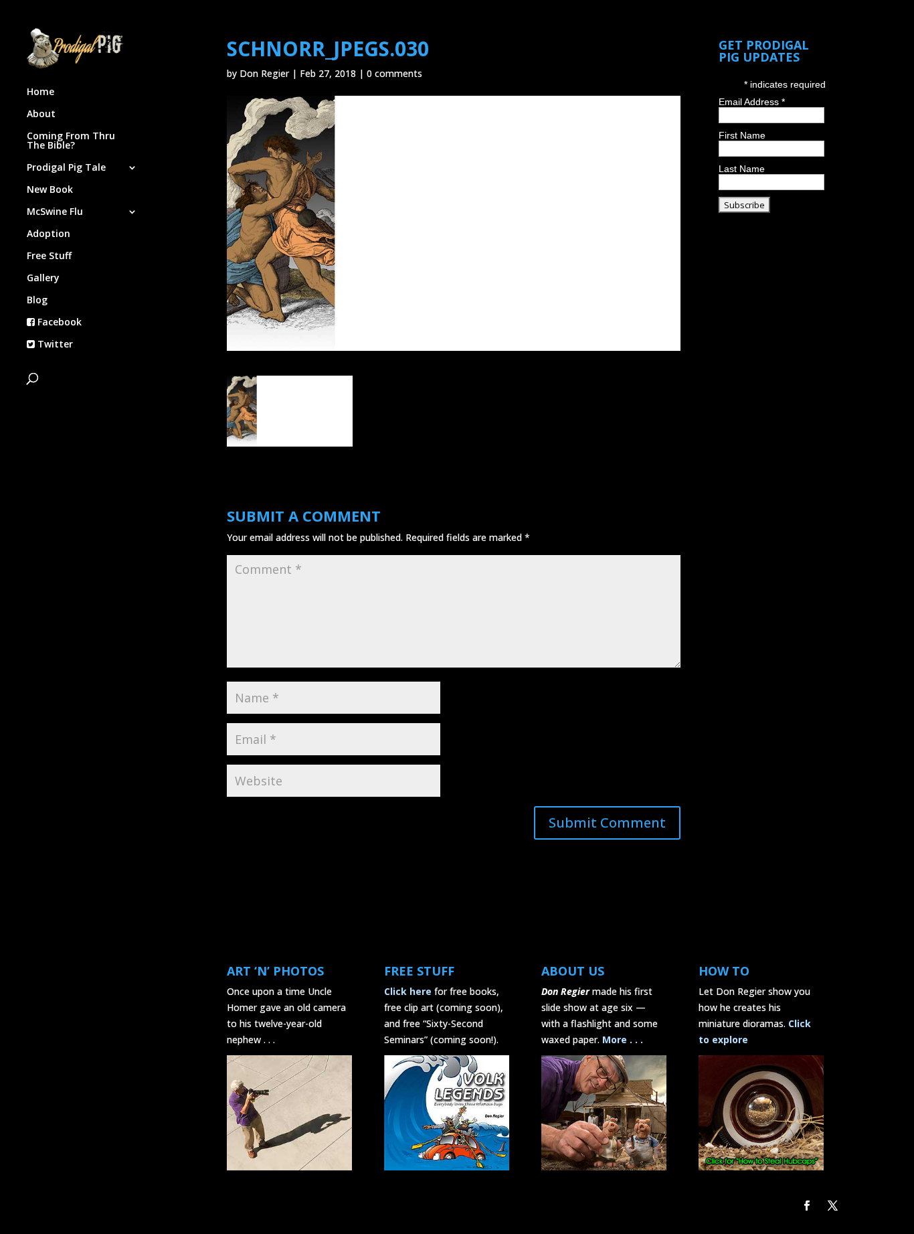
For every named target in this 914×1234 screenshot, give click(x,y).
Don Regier (264, 73)
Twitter (54, 344)
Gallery (43, 278)
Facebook (58, 322)
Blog (37, 300)
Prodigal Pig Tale (66, 168)
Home (40, 92)
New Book (50, 190)
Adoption (48, 234)
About (41, 114)
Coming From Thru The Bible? (71, 141)
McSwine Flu (55, 212)
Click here (408, 991)
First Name (742, 135)
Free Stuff (49, 256)
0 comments (394, 73)
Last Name (742, 168)
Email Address (752, 101)
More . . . (622, 1039)
